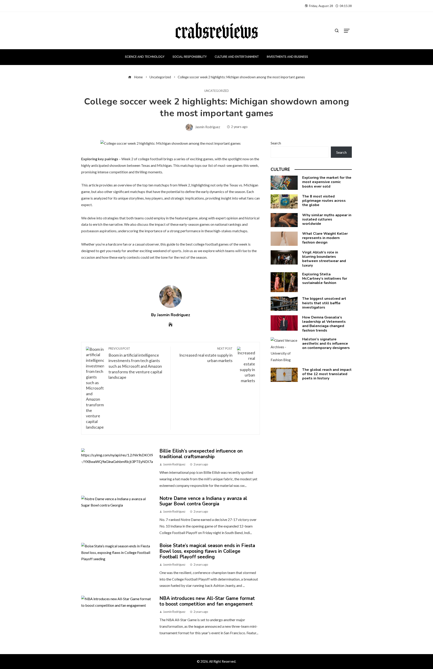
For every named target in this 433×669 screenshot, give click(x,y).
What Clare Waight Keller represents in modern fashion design (325, 238)
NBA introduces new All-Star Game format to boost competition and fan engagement (207, 601)
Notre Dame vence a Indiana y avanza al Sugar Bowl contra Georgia (203, 501)
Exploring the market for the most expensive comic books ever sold (326, 182)
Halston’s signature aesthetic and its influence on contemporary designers (326, 343)
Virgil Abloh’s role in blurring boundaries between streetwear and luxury (324, 259)
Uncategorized (216, 90)
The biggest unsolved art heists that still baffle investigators (324, 303)
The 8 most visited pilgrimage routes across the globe (324, 200)
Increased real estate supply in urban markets (206, 355)
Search (276, 143)
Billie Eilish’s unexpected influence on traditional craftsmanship (201, 454)
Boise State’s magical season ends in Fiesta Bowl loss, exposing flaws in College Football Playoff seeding (207, 551)
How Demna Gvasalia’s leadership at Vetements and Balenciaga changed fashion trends (324, 324)
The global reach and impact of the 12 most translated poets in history (327, 374)
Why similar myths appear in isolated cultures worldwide (326, 219)
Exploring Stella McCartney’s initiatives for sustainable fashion (324, 278)
